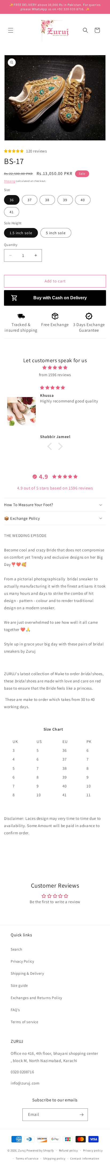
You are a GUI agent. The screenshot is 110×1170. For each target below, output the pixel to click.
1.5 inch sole (21, 232)
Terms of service (24, 1021)
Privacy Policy (22, 961)
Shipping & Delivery (27, 973)
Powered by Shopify (40, 1150)
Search (16, 949)
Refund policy (68, 1150)
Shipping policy (54, 1158)
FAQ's (15, 1009)
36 (12, 199)
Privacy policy (93, 1150)
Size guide (19, 985)
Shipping (9, 181)
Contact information (84, 1158)
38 (47, 199)
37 (30, 199)
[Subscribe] (82, 1114)
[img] (55, 367)
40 (83, 199)
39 (65, 199)
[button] (11, 30)
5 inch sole (56, 232)
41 (12, 212)
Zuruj (22, 1150)
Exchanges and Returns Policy (36, 997)
